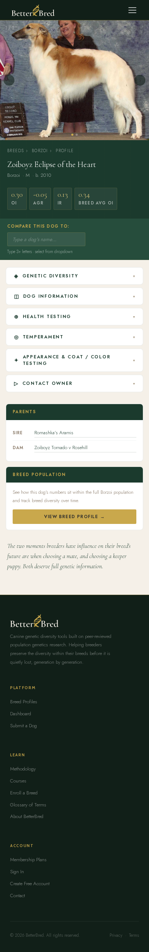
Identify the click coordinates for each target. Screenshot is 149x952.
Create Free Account (30, 883)
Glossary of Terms (28, 804)
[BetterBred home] (33, 10)
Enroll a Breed (24, 792)
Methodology (23, 768)
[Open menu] (132, 10)
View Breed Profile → (74, 516)
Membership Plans (28, 859)
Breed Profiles (23, 701)
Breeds (15, 151)
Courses (18, 780)
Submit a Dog (23, 725)
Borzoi (40, 151)
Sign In (17, 871)
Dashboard (20, 713)
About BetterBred (26, 816)
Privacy (116, 935)
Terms (134, 935)
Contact (17, 895)
